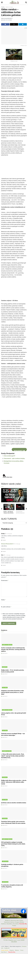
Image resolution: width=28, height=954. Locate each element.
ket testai (3, 938)
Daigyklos (11, 940)
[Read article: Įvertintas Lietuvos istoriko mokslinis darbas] (14, 794)
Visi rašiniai (15, 923)
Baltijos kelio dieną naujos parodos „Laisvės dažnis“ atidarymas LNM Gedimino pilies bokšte (13, 782)
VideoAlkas (9, 923)
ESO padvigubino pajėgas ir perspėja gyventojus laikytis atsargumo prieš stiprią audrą (13, 843)
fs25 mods (9, 938)
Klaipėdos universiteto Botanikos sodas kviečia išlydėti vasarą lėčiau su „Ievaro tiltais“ (12, 692)
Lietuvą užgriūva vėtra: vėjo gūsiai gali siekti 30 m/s (13, 714)
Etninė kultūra (6, 751)
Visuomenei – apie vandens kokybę (14, 458)
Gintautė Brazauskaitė (7, 543)
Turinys (21, 950)
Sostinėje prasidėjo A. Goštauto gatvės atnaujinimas (12, 865)
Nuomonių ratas (15, 920)
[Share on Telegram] (23, 24)
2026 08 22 (4, 717)
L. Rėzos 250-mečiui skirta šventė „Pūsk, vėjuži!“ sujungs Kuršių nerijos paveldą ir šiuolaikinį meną (12, 755)
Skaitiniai (3, 923)
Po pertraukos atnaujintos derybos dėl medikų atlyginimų (12, 886)
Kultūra (4, 687)
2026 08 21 (4, 847)
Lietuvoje (5, 861)
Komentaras (5, 580)
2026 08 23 (4, 653)
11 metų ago (7, 555)
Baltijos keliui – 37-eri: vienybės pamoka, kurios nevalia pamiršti (12, 671)
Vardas (3, 599)
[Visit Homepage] (14, 2)
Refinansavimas (17, 938)
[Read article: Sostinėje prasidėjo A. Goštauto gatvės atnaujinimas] (14, 856)
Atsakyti (4, 540)
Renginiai (12, 950)
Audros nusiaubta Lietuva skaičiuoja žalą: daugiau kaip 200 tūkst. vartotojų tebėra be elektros (13, 649)
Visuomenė (7, 922)
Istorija (4, 777)
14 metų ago (9, 533)
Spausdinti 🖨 (19, 450)
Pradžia (2, 7)
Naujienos (7, 920)
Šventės (4, 667)
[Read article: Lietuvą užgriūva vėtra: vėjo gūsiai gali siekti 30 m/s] (14, 705)
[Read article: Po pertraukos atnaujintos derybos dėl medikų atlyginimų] (14, 877)
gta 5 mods (17, 940)
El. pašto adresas (6, 606)
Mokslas (22, 922)
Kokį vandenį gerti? (9, 456)
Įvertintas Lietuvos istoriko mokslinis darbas (13, 803)
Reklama (17, 950)
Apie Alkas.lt (4, 952)
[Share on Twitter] (14, 24)
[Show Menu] (2, 2)
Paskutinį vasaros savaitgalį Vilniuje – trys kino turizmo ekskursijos (13, 734)
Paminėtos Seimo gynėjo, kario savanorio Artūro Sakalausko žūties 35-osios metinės (13, 822)
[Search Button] (26, 2)
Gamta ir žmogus (9, 7)
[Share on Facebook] (5, 24)
